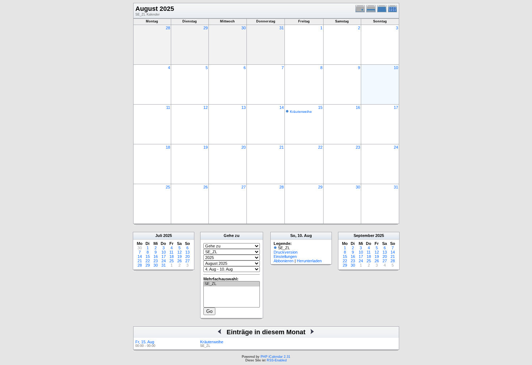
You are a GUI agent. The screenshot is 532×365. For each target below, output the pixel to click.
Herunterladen (309, 261)
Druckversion (285, 252)
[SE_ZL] (231, 284)
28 (168, 28)
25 (168, 187)
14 (281, 107)
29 (205, 28)
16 (358, 107)
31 (281, 28)
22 (320, 147)
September (364, 235)
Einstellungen (285, 256)
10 (396, 67)
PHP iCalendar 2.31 (275, 356)
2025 (167, 235)
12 (205, 107)
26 (205, 187)
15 (320, 107)
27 (243, 187)
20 (243, 147)
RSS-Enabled (277, 360)
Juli (158, 235)
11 (168, 107)
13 (243, 107)
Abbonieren (284, 261)
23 (358, 147)
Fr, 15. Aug (144, 342)
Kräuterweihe (301, 112)
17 (396, 107)
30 (243, 28)
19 (205, 147)
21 (281, 147)
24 (396, 147)
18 (168, 147)
